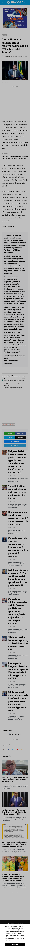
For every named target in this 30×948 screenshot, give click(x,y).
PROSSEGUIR (15, 944)
